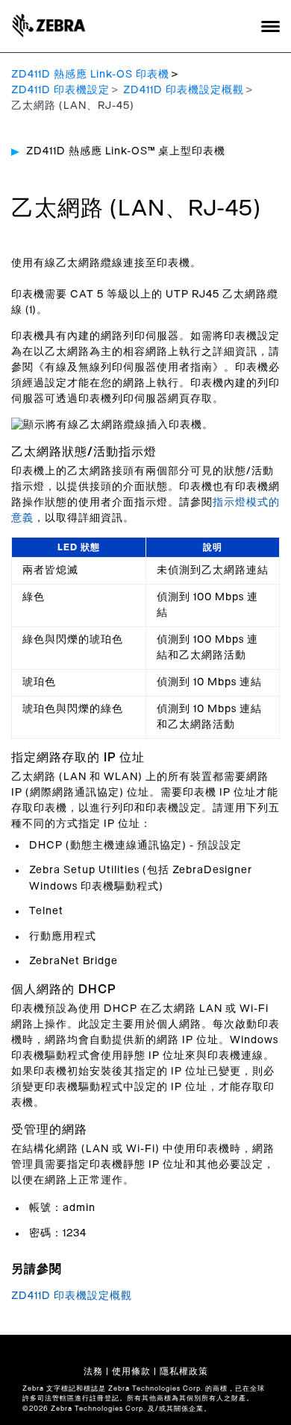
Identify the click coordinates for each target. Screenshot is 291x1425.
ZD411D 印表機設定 (60, 90)
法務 (93, 1371)
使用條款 (131, 1371)
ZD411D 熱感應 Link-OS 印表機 (90, 74)
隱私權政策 (184, 1371)
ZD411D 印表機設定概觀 (183, 90)
